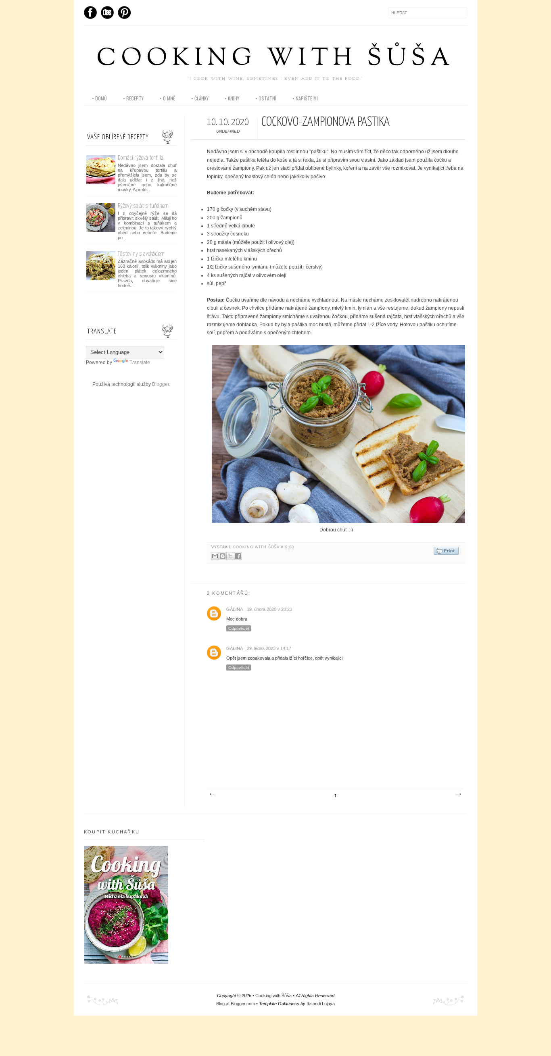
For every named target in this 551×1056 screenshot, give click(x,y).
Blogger (160, 384)
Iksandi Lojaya (321, 1003)
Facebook (90, 12)
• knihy (232, 98)
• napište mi (305, 98)
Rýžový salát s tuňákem (143, 206)
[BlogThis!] (223, 556)
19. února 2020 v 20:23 (269, 609)
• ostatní (265, 98)
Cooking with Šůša (275, 59)
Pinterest (124, 12)
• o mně (167, 98)
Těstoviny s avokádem (141, 254)
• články (200, 98)
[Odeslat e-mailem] (215, 556)
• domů (99, 98)
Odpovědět (238, 628)
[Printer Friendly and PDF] (446, 551)
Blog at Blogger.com (235, 1003)
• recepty (133, 98)
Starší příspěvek (458, 794)
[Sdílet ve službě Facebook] (238, 556)
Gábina (234, 609)
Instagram (107, 12)
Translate (139, 362)
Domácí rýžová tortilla (140, 158)
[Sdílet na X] (230, 556)
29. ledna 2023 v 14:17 (269, 648)
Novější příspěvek (212, 794)
